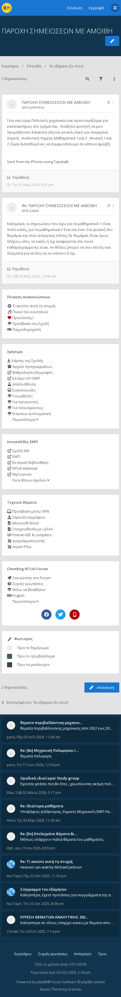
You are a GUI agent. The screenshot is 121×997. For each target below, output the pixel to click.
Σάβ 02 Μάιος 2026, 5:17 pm (38, 792)
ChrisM (12, 931)
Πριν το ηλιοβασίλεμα (36, 656)
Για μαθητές (22, 395)
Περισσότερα (24, 419)
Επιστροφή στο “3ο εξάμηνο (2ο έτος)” (37, 702)
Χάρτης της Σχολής (27, 360)
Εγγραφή (96, 7)
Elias (10, 792)
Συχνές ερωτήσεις (27, 583)
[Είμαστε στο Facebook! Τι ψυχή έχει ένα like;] (46, 614)
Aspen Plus (22, 546)
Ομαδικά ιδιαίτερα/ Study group (49, 778)
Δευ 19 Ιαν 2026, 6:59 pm (35, 848)
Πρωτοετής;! (22, 317)
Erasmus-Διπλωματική (31, 413)
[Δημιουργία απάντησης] (112, 41)
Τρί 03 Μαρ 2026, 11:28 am (38, 820)
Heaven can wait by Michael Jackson (51, 867)
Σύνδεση (74, 7)
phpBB (42, 982)
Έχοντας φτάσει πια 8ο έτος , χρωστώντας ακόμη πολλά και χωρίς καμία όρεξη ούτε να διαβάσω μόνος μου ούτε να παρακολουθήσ (67, 783)
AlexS (11, 820)
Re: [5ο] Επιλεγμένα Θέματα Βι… (48, 833)
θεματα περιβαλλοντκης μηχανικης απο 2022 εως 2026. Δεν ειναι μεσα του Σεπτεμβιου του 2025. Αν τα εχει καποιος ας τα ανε (67, 728)
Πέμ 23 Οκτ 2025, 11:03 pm (44, 876)
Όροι (102, 954)
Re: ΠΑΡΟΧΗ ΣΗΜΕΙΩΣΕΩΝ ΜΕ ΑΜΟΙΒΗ (59, 205)
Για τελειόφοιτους (27, 407)
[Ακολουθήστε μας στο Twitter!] (60, 614)
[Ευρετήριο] (7, 8)
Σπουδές (34, 66)
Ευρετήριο (10, 66)
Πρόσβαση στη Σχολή (30, 323)
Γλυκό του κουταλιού (30, 311)
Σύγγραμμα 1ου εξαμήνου (43, 889)
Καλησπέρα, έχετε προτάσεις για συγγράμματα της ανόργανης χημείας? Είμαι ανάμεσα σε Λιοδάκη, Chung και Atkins (67, 894)
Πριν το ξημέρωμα (33, 647)
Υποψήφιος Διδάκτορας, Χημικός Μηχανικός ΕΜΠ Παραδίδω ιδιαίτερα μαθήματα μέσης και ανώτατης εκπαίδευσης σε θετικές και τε (67, 811)
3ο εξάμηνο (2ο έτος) (66, 66)
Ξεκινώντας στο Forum (31, 577)
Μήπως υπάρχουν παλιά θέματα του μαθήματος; (62, 839)
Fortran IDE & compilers (32, 534)
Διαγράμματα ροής (28, 540)
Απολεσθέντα (24, 384)
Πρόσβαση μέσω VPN (30, 511)
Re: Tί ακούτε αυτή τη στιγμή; (46, 861)
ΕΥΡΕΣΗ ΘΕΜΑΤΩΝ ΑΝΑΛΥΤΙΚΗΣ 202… (54, 917)
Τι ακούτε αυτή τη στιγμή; (34, 305)
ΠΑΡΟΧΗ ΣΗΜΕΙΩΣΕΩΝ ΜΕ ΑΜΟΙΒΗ (57, 30)
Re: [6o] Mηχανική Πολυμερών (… (49, 750)
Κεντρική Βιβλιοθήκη (30, 462)
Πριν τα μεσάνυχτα (33, 664)
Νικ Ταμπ (14, 876)
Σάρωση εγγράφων (28, 517)
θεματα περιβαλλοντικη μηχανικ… (51, 722)
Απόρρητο (82, 954)
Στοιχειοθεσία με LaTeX (32, 528)
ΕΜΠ (16, 456)
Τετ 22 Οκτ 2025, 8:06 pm (43, 903)
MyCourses (22, 474)
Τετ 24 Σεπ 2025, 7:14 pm (39, 931)
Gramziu (74, 989)
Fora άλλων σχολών (29, 480)
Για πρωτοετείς (25, 401)
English (18, 595)
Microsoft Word (25, 523)
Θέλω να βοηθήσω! (29, 589)
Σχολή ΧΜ (20, 450)
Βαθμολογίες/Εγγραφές (32, 372)
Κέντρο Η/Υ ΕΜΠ (26, 378)
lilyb (10, 848)
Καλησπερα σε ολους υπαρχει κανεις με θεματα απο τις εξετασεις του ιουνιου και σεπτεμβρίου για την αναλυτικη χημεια (67, 922)
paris (11, 737)
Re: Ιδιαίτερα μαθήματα (41, 805)
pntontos (37, 107)
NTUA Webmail (24, 468)
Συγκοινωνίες (24, 390)
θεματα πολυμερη (35, 755)
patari (34, 210)
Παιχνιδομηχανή (26, 329)
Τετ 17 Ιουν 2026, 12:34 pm (38, 764)
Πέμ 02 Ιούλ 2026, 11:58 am (38, 737)
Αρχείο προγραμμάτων (32, 366)
